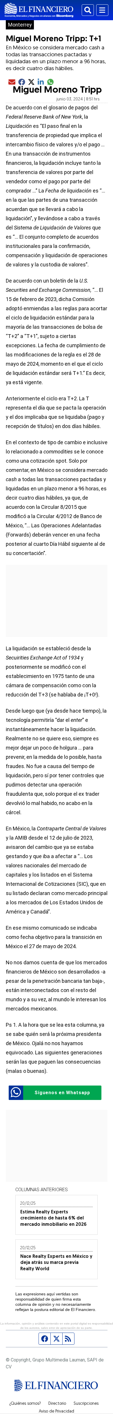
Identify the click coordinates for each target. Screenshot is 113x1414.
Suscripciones (86, 1404)
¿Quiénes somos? (25, 1404)
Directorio (57, 1404)
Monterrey (20, 25)
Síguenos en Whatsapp (62, 1092)
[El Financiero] (39, 10)
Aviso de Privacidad (56, 1412)
